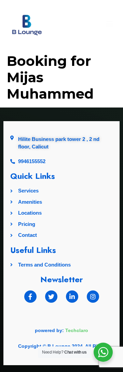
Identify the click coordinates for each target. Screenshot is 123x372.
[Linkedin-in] (72, 296)
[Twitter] (51, 296)
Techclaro (76, 330)
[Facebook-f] (30, 296)
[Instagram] (93, 296)
